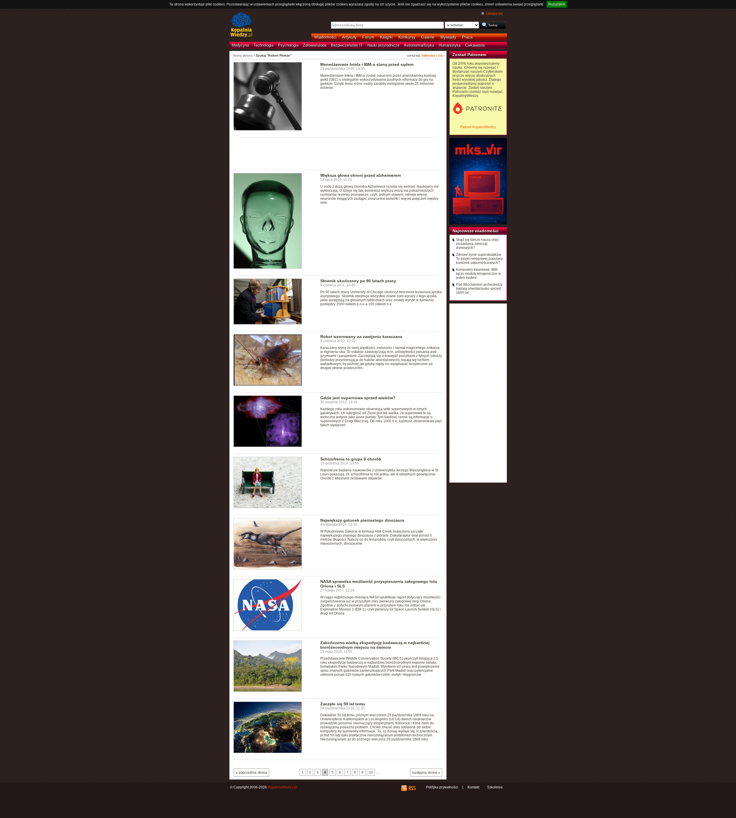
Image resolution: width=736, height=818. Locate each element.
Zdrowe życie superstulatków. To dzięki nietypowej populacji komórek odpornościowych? (479, 259)
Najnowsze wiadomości (476, 230)
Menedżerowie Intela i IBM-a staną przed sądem (366, 64)
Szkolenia (495, 787)
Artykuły (349, 37)
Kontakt (473, 787)
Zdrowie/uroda (314, 45)
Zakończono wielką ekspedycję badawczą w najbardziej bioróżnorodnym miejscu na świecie (375, 645)
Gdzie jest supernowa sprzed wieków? (358, 397)
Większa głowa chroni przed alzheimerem (360, 175)
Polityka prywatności (442, 787)
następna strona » (426, 773)
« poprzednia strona (251, 773)
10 (371, 772)
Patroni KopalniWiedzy (478, 127)
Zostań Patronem (469, 54)
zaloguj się (494, 13)
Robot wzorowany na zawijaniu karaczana (361, 336)
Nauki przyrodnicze (383, 45)
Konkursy (406, 37)
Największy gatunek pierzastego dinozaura (362, 520)
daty (441, 55)
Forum (368, 37)
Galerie (427, 37)
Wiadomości (325, 37)
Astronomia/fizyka (419, 45)
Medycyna (240, 45)
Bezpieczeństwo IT (347, 45)
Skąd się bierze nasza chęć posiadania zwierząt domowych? (477, 244)
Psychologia (288, 45)
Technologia (263, 45)
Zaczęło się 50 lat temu (342, 704)
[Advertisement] (338, 153)
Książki (386, 37)
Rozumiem (556, 4)
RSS (412, 788)
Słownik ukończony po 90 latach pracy (358, 281)
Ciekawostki (475, 45)
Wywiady (448, 37)
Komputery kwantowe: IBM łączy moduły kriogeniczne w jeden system (478, 274)
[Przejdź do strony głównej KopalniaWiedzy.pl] (241, 25)
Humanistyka (450, 45)
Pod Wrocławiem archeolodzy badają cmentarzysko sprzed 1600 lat (479, 289)
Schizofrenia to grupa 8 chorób (350, 459)
